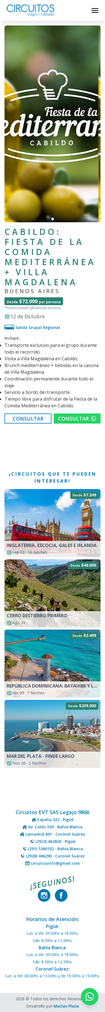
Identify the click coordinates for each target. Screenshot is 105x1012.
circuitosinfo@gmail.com (55, 863)
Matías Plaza (66, 1006)
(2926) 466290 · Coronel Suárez (55, 856)
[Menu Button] (95, 9)
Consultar (28, 418)
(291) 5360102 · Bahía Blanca (55, 848)
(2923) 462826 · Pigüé (55, 841)
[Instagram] (44, 895)
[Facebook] (61, 895)
